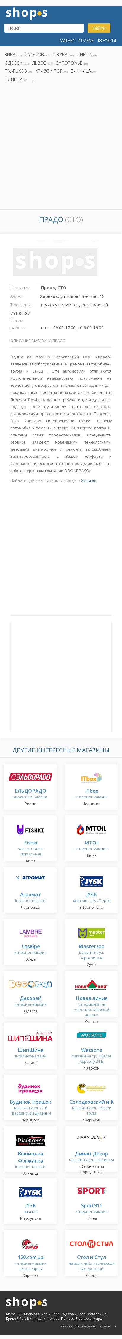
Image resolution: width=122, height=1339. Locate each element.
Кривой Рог (49, 71)
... (32, 79)
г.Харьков (16, 71)
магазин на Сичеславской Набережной (91, 1263)
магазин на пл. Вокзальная (30, 848)
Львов (39, 63)
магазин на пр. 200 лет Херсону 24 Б (91, 1056)
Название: (20, 287)
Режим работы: (18, 324)
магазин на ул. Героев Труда (92, 1107)
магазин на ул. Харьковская (91, 952)
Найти (99, 28)
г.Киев (60, 54)
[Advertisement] (61, 147)
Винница (81, 71)
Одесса (13, 63)
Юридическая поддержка (78, 1326)
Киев (10, 54)
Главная (66, 40)
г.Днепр (13, 79)
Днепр (84, 54)
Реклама (86, 40)
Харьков (34, 54)
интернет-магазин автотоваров (30, 1263)
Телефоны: (20, 305)
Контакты (107, 40)
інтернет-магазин (30, 1160)
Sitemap (105, 1326)
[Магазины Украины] (26, 13)
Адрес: (16, 296)
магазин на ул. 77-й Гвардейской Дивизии (30, 1107)
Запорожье (69, 63)
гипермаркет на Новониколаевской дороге (92, 1006)
